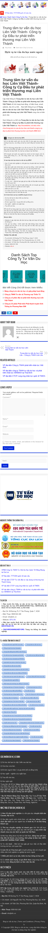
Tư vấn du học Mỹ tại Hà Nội (35, 655)
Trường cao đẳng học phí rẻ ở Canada (15, 726)
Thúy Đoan (8, 47)
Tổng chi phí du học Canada (12, 648)
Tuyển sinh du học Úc (10, 722)
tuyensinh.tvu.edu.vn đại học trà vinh (14, 662)
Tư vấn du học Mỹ (37, 737)
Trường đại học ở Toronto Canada (14, 687)
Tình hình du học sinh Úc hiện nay (14, 676)
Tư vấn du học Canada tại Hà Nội (13, 655)
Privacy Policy (40, 921)
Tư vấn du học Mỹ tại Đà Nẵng (12, 690)
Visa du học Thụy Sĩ (9, 712)
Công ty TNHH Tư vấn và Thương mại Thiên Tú (22, 294)
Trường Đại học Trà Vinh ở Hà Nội (13, 701)
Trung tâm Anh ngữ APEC (11, 680)
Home (4, 17)
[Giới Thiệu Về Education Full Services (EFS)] (24, 192)
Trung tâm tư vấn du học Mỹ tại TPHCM (15, 673)
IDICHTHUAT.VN (7, 626)
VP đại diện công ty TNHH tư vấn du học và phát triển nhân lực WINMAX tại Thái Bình (22, 372)
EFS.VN (13, 620)
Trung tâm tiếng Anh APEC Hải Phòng (14, 651)
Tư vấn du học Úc (35, 726)
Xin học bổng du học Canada (12, 729)
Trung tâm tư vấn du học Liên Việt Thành (16, 348)
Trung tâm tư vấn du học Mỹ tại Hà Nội (15, 705)
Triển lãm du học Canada (31, 740)
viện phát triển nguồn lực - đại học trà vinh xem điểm (19, 708)
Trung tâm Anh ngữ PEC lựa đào (13, 644)
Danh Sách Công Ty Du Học (18, 17)
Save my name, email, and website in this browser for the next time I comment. (23, 442)
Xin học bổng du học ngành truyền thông (15, 737)
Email (5, 426)
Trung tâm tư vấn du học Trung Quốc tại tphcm (17, 719)
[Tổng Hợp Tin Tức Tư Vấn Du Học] (24, 4)
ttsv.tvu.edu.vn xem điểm (32, 729)
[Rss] (24, 924)
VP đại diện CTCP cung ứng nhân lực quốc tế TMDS (24, 376)
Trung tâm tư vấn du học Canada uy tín (31, 722)
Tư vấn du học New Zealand (12, 740)
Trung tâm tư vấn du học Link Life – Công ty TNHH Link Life (31, 353)
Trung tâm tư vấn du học (34, 644)
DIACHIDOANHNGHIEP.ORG (13, 629)
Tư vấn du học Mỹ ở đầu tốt (30, 697)
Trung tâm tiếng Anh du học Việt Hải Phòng (16, 733)
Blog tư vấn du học (10, 921)
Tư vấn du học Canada (36, 705)
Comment (7, 397)
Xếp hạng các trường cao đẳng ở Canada (16, 683)
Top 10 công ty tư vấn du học (34, 694)
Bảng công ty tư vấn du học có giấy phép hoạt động (24, 291)
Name (5, 419)
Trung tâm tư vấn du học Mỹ (12, 666)
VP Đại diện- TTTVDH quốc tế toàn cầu (18, 13)
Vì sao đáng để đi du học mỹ (36, 676)
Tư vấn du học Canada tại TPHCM (14, 658)
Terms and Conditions (25, 921)
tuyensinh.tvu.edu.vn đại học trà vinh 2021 (16, 669)
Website (5, 434)
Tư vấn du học (29, 690)
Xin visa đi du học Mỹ (33, 701)
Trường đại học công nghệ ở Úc (13, 694)
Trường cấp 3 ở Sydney (11, 697)
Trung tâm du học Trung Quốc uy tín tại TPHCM (17, 715)
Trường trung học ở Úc (34, 687)
